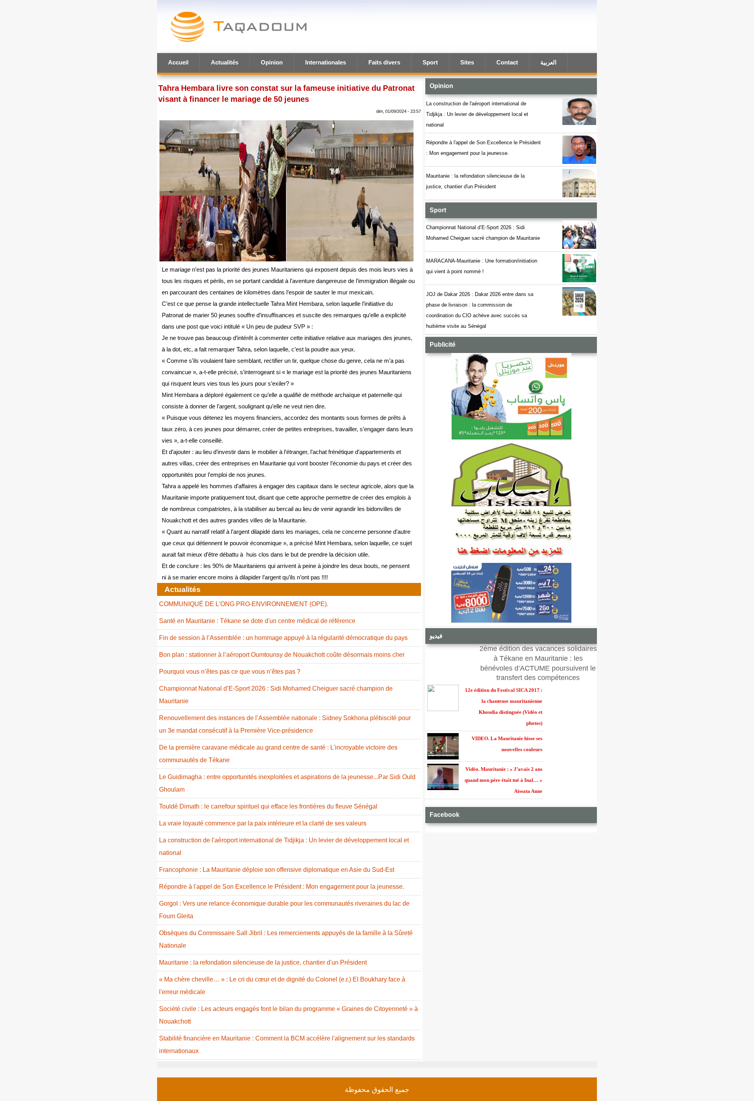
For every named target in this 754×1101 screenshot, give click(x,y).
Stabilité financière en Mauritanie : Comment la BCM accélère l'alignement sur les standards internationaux (287, 1044)
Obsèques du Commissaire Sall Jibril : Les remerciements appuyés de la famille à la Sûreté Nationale (286, 939)
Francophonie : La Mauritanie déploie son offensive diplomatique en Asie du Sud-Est (276, 869)
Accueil (178, 62)
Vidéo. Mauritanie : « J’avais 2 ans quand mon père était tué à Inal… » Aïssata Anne (503, 780)
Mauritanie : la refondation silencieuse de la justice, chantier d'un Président (475, 181)
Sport (430, 62)
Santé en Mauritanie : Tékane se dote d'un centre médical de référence (257, 621)
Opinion (272, 62)
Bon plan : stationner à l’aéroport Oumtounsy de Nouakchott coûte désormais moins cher (281, 654)
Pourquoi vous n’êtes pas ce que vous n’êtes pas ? (229, 671)
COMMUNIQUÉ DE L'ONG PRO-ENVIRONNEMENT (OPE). (243, 604)
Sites (467, 62)
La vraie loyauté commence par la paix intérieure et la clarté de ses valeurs (262, 823)
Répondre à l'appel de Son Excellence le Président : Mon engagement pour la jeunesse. (483, 148)
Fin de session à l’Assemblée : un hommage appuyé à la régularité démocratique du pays (283, 637)
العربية (548, 62)
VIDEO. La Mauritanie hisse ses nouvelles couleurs (507, 743)
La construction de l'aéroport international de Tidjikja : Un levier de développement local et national (477, 114)
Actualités (224, 62)
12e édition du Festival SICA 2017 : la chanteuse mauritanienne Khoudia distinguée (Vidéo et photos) (503, 706)
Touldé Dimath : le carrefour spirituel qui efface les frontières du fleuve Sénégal (268, 806)
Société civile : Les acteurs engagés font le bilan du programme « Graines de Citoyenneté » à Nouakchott (288, 1015)
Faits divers (384, 62)
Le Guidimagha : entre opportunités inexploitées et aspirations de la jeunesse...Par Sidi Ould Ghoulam (287, 783)
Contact (507, 62)
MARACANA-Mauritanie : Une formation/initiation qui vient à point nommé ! (481, 266)
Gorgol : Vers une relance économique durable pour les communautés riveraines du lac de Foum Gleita (284, 909)
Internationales (325, 62)
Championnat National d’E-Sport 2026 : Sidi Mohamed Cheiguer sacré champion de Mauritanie (483, 232)
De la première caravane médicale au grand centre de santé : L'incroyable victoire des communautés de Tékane (278, 753)
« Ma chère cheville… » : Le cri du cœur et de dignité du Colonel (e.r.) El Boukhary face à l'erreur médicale (282, 985)
